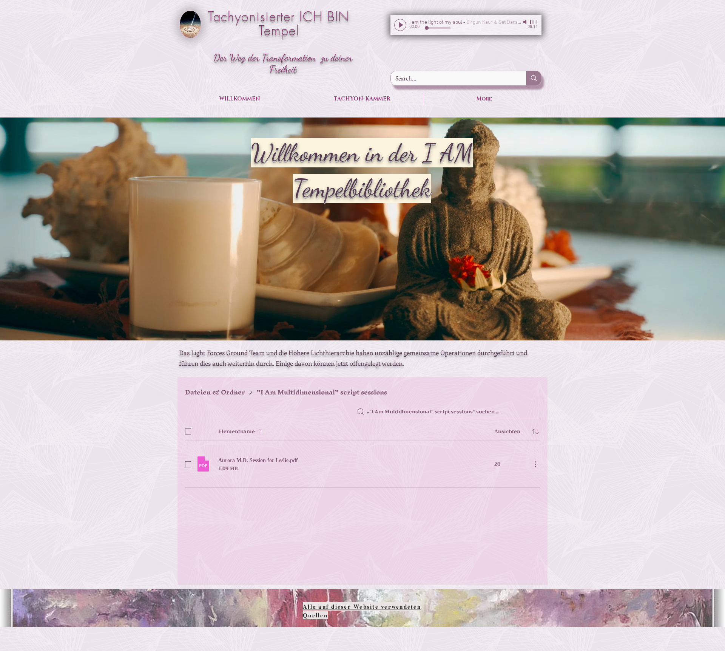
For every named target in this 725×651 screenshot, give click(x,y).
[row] (362, 430)
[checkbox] (188, 431)
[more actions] (535, 464)
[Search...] (533, 78)
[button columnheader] (535, 431)
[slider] (534, 22)
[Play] (400, 25)
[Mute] (525, 22)
